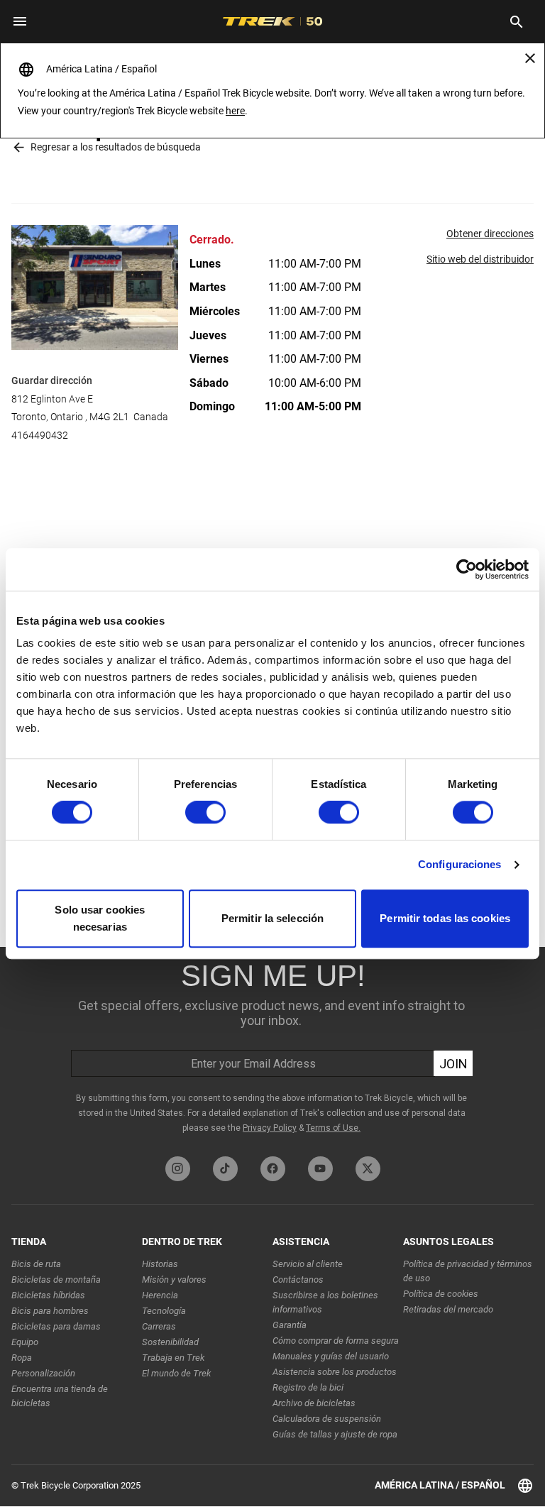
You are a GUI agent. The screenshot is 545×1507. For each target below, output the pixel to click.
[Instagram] (177, 1168)
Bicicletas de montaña (56, 1279)
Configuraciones (460, 865)
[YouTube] (320, 1168)
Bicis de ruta (36, 1264)
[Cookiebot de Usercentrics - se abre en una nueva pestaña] (466, 569)
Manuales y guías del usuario (330, 1356)
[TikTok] (225, 1168)
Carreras (159, 1326)
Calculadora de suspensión (326, 1418)
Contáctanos (298, 1279)
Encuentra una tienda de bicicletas (59, 1395)
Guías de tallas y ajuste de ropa (334, 1434)
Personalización (43, 1373)
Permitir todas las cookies (445, 918)
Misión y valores (174, 1279)
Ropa (21, 1357)
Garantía (289, 1325)
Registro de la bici (307, 1387)
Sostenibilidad (170, 1342)
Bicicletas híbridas (48, 1295)
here (235, 110)
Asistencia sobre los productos (334, 1371)
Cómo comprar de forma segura (335, 1340)
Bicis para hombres (50, 1310)
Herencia (160, 1295)
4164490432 (39, 435)
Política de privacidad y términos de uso (467, 1271)
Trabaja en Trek (173, 1357)
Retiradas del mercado (448, 1309)
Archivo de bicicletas (314, 1403)
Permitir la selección (272, 918)
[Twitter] (368, 1168)
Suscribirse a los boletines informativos (325, 1302)
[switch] (205, 812)
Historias (160, 1264)
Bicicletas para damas (56, 1326)
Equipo (24, 1342)
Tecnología (164, 1310)
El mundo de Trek (176, 1373)
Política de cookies (440, 1293)
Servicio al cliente (307, 1264)
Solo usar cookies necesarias (100, 918)
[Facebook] (272, 1168)
